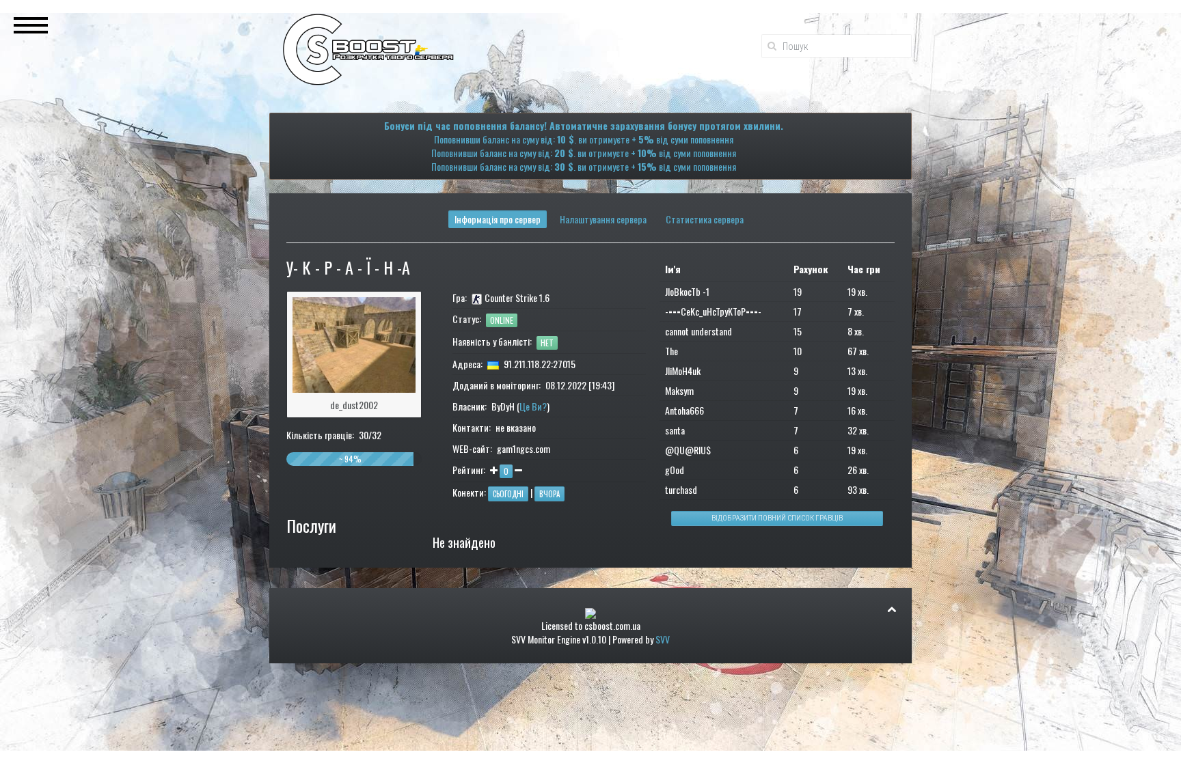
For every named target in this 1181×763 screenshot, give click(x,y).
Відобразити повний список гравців (777, 518)
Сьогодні (508, 493)
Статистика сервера (705, 219)
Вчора (549, 493)
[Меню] (31, 24)
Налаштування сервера (603, 219)
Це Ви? (533, 406)
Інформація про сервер (497, 219)
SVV (662, 639)
